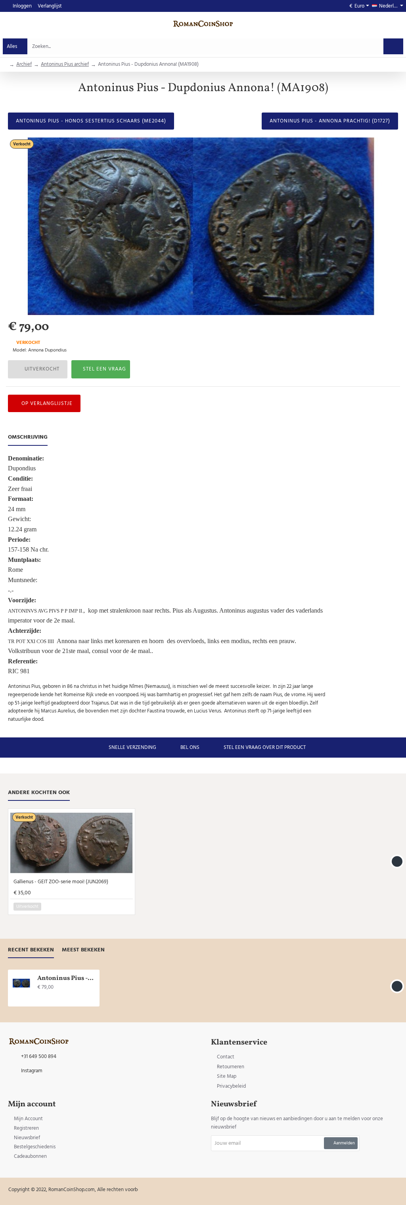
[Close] (270, 562)
